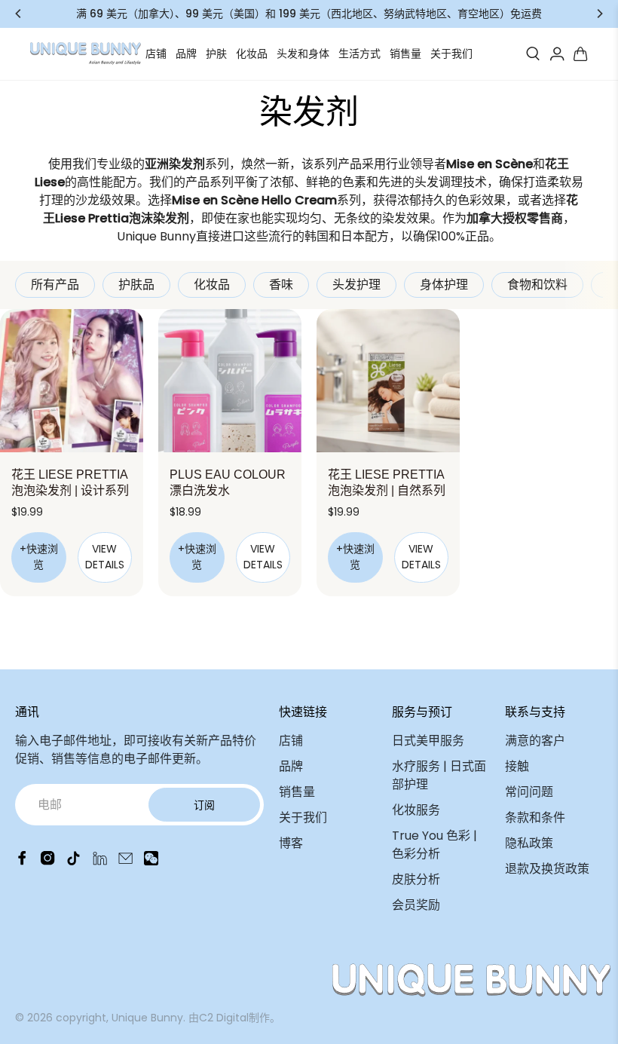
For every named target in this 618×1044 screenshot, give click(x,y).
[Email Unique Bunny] (125, 861)
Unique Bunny (147, 1017)
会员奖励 (416, 905)
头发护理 (356, 284)
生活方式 (359, 53)
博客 (291, 843)
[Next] (599, 13)
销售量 (405, 53)
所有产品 (55, 284)
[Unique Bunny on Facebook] (22, 861)
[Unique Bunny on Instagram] (48, 861)
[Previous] (18, 13)
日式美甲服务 (428, 740)
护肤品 (136, 284)
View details (104, 556)
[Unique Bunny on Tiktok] (73, 861)
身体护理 (444, 284)
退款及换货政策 (547, 868)
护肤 (216, 53)
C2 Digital (224, 1017)
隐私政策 (529, 843)
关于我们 (451, 53)
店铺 (156, 53)
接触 (517, 766)
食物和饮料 (537, 284)
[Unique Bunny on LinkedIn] (100, 861)
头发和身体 (303, 53)
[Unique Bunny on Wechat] (151, 861)
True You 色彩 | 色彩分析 (434, 844)
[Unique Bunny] (85, 53)
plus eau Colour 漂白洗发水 (228, 482)
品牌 (186, 53)
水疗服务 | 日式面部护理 (439, 775)
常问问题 (529, 792)
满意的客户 (535, 740)
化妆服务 (416, 810)
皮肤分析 (416, 879)
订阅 (204, 805)
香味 (281, 284)
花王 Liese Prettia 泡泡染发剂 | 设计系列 (70, 482)
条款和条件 (535, 817)
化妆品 (252, 53)
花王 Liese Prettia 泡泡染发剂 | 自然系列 (386, 482)
